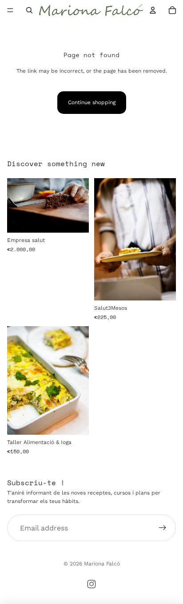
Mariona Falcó (102, 564)
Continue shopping (91, 102)
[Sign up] (162, 528)
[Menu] (10, 10)
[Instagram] (91, 584)
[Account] (153, 10)
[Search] (29, 10)
